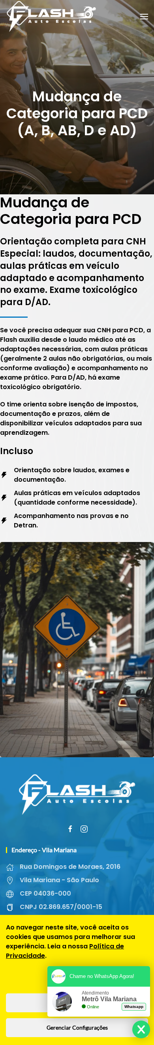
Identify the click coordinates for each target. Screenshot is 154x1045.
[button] (144, 16)
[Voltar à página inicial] (51, 16)
